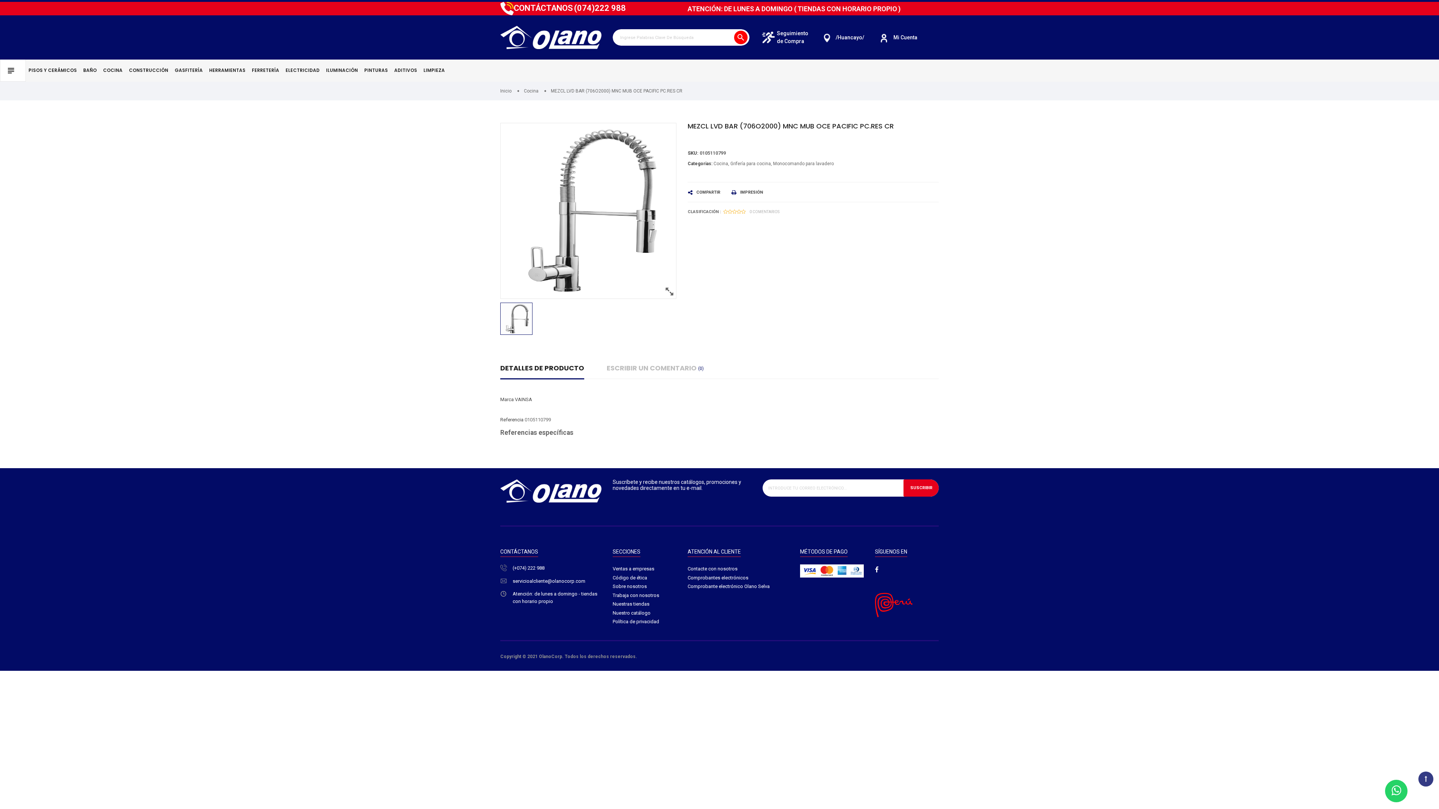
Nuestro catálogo (632, 613)
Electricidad (303, 70)
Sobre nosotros (630, 586)
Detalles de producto (542, 368)
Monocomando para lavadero (803, 163)
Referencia (512, 419)
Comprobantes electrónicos (718, 578)
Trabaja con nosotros (636, 595)
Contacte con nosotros (712, 569)
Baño (90, 70)
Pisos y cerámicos (52, 70)
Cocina (113, 70)
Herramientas (227, 70)
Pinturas (376, 70)
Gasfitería (189, 70)
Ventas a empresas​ (633, 569)
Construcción (148, 70)
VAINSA (523, 399)
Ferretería (265, 70)
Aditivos (405, 70)
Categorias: (700, 163)
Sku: (693, 153)
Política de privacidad (636, 621)
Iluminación (342, 70)
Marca (507, 399)
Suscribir (921, 487)
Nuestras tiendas (631, 604)
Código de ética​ (630, 578)
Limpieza (434, 70)
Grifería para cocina (750, 163)
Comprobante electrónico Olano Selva (729, 586)
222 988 (600, 8)
